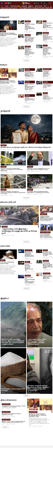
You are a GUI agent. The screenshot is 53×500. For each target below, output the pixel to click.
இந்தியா (31, 6)
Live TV (27, 3)
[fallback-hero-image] (8, 25)
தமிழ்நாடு (24, 6)
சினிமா (46, 6)
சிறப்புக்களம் (14, 6)
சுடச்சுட (7, 6)
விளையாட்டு (38, 6)
